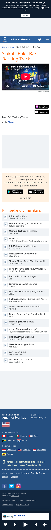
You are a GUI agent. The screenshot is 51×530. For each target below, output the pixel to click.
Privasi (20, 500)
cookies (35, 2)
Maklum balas (31, 500)
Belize (24, 440)
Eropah (5, 477)
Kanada (10, 436)
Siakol (11, 122)
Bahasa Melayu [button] (37, 417)
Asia (11, 473)
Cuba (36, 436)
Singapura (41, 449)
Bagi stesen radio (22, 505)
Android (29, 465)
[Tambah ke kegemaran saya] (5, 524)
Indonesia (11, 449)
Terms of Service (43, 91)
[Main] (6, 217)
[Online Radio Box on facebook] (4, 486)
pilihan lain (25, 197)
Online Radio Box (20, 39)
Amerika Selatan (38, 473)
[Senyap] (45, 524)
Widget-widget (7, 505)
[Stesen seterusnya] (35, 524)
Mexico (23, 436)
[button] (25, 524)
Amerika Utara (22, 473)
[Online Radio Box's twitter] (11, 486)
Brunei (10, 454)
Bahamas (11, 440)
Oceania (14, 477)
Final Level (15, 496)
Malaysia (26, 449)
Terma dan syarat (9, 500)
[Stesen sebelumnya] (15, 524)
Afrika (4, 473)
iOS (39, 465)
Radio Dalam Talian (14, 416)
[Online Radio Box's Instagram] (18, 485)
